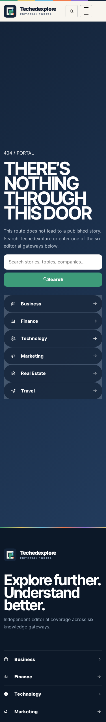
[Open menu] (86, 11)
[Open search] (72, 11)
